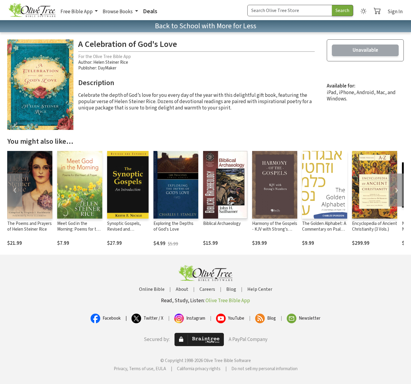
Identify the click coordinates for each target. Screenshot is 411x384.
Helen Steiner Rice (110, 62)
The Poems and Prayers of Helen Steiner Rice (29, 226)
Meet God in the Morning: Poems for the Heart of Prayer (79, 229)
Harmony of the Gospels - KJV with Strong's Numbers (274, 229)
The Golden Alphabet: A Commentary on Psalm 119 (324, 229)
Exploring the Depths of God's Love (173, 226)
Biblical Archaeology (222, 223)
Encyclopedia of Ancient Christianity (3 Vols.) (374, 226)
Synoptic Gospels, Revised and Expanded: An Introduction (124, 232)
